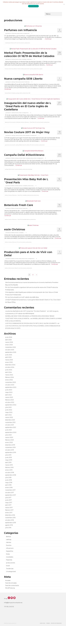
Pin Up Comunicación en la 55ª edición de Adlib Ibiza (22, 297)
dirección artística (25, 144)
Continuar (48, 39)
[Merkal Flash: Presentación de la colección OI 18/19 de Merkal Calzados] (33, 48)
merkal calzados (20, 68)
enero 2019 (8, 470)
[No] (64, 4)
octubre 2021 (9, 425)
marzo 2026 (9, 342)
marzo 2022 (9, 417)
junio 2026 (8, 337)
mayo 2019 (8, 460)
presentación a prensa (28, 68)
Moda (20, 59)
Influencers (13, 33)
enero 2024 (9, 380)
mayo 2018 (8, 482)
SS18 (29, 93)
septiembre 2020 (10, 432)
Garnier (12, 169)
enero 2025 (9, 362)
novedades (24, 59)
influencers (26, 122)
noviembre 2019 (10, 447)
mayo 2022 (8, 412)
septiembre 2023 (10, 387)
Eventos (17, 59)
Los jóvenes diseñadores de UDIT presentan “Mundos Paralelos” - (26, 311)
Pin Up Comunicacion (19, 42)
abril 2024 (8, 372)
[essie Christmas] (33, 225)
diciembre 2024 (10, 365)
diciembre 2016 (10, 515)
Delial (10, 169)
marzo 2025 (9, 360)
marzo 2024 (9, 375)
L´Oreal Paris (31, 122)
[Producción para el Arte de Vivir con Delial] (33, 248)
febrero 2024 (9, 377)
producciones (19, 33)
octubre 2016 (9, 520)
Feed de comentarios (12, 585)
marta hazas (11, 68)
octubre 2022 (9, 402)
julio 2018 (8, 477)
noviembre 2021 (10, 422)
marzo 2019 (9, 465)
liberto (21, 93)
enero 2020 (9, 442)
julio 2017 (8, 497)
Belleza (13, 158)
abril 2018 (8, 485)
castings (13, 82)
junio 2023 (8, 390)
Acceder (8, 580)
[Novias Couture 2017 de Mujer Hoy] (33, 128)
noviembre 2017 (10, 490)
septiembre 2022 (10, 405)
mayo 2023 (8, 392)
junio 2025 (8, 355)
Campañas (13, 93)
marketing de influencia (10, 42)
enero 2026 (9, 345)
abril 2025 (8, 357)
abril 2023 (8, 395)
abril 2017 (8, 505)
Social (8, 565)
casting (17, 144)
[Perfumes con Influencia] (33, 26)
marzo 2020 (9, 437)
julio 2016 (8, 527)
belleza (6, 195)
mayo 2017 (8, 502)
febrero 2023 (9, 400)
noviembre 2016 (10, 517)
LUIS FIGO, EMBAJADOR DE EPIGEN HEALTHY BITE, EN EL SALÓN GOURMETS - (31, 323)
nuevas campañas (18, 169)
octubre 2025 (9, 350)
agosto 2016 (9, 525)
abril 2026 (8, 340)
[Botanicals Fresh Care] (33, 201)
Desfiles (20, 144)
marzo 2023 (9, 397)
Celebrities (18, 122)
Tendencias (29, 59)
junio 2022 (8, 410)
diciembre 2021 (10, 420)
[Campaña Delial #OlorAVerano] (33, 151)
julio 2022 (8, 407)
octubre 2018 (9, 472)
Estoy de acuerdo (33, 6)
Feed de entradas (10, 583)
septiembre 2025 (10, 352)
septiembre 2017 (10, 495)
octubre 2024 (9, 367)
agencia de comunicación (10, 144)
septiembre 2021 (10, 427)
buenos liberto (8, 93)
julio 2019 (8, 455)
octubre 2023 (9, 385)
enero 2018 (8, 487)
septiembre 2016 (10, 522)
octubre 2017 (9, 492)
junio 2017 (8, 500)
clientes (13, 59)
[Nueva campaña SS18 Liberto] (33, 74)
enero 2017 (8, 512)
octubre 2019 (9, 450)
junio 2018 (8, 480)
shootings (30, 169)
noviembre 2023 (10, 382)
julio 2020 (8, 435)
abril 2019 (8, 462)
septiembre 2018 (10, 475)
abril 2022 (8, 415)
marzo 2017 (9, 507)
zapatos (40, 68)
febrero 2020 (9, 440)
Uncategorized (26, 33)
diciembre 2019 (10, 445)
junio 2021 (8, 430)
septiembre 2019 (10, 452)
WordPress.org (10, 588)
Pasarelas (28, 135)
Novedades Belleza (26, 219)
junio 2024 (8, 370)
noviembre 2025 (10, 347)
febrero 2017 (9, 510)
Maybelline (9, 551)
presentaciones (30, 195)
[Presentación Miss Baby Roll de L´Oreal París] (33, 175)
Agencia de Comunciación (10, 122)
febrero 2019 (9, 467)
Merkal (15, 68)
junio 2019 (8, 457)
